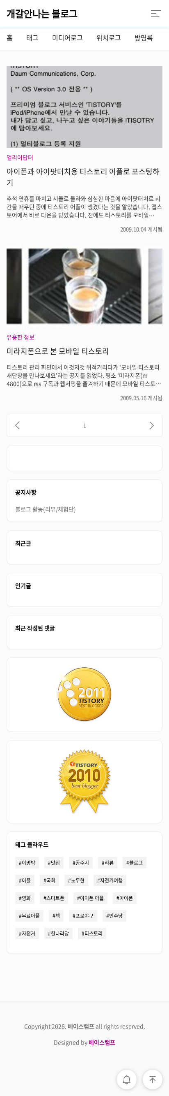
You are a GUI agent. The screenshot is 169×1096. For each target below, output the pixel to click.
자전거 (28, 933)
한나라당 (60, 933)
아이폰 (126, 898)
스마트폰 (55, 898)
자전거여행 (111, 880)
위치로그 (108, 37)
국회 (50, 880)
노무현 (77, 880)
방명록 (144, 37)
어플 (26, 880)
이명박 (28, 862)
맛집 (55, 862)
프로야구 (84, 916)
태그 (32, 37)
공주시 (82, 862)
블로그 (136, 862)
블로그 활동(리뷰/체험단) (45, 509)
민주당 (116, 916)
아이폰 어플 (92, 898)
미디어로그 (67, 37)
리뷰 (109, 862)
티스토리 (93, 933)
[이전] (17, 425)
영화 (26, 898)
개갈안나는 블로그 (42, 13)
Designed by (84, 1042)
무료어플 (31, 916)
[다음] (152, 425)
